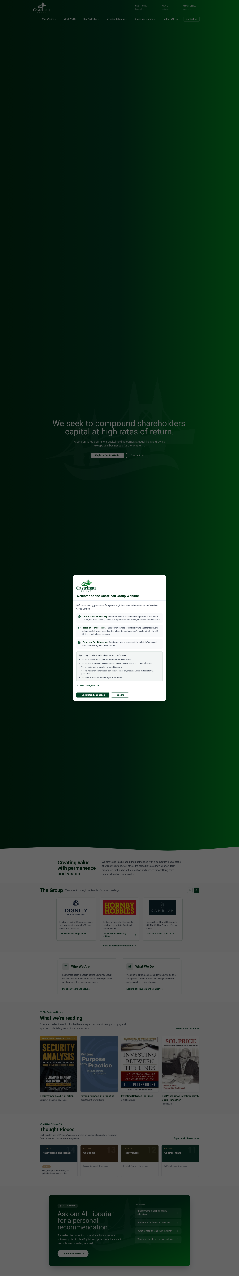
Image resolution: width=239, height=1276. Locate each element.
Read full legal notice (89, 685)
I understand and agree (93, 695)
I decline (120, 695)
